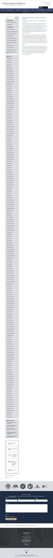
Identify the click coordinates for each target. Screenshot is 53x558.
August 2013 (9, 386)
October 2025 (9, 79)
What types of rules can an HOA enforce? (11, 423)
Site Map (19, 555)
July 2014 (8, 363)
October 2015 (9, 331)
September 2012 (10, 410)
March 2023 (9, 146)
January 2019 (9, 247)
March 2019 (9, 242)
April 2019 (9, 240)
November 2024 (10, 103)
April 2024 (9, 118)
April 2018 (9, 266)
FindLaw (37, 555)
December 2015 (10, 326)
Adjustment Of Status (11, 22)
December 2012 (10, 404)
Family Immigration (10, 33)
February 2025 (9, 96)
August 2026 (9, 58)
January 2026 (9, 73)
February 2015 (9, 348)
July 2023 (8, 137)
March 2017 (9, 294)
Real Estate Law (14, 448)
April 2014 (9, 369)
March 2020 (9, 217)
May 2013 (9, 393)
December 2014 (10, 352)
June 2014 (9, 365)
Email (19, 498)
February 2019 (9, 245)
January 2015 (9, 350)
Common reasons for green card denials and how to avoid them (11, 433)
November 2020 (10, 204)
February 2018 (9, 270)
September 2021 (10, 184)
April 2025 (9, 92)
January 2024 (9, 124)
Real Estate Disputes (10, 38)
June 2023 (9, 139)
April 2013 (9, 395)
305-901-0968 (48, 3)
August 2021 (9, 187)
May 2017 (9, 290)
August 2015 (9, 335)
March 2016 (9, 320)
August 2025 (9, 83)
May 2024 (9, 116)
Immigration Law (13, 443)
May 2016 (9, 316)
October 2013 (9, 382)
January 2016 (9, 324)
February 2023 (9, 148)
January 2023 (9, 150)
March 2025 (9, 94)
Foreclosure (9, 36)
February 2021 (9, 199)
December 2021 (10, 178)
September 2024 (10, 107)
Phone (36, 498)
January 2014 (9, 376)
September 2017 (10, 281)
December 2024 (10, 101)
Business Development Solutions (30, 555)
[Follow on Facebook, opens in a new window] (26, 552)
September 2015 (10, 333)
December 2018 (10, 249)
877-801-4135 (13, 496)
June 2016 (9, 313)
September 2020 (10, 208)
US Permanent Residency (11, 51)
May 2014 (9, 367)
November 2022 (10, 154)
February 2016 (9, 322)
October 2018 (9, 253)
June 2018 (9, 262)
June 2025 (9, 88)
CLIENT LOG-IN (48, 4)
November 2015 (10, 328)
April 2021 (9, 195)
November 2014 (10, 354)
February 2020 (9, 219)
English (41, 7)
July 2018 (8, 260)
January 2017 (9, 298)
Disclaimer (7, 514)
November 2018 (10, 251)
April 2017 (9, 292)
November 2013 (10, 380)
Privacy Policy (23, 555)
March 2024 (9, 120)
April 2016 (9, 318)
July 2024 (8, 111)
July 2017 (8, 285)
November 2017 (10, 277)
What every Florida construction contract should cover (12, 429)
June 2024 (9, 113)
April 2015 (9, 343)
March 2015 (9, 346)
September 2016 (10, 307)
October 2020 (9, 206)
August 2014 (9, 361)
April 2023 (9, 144)
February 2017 (9, 296)
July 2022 (8, 163)
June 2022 (9, 165)
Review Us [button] (26, 544)
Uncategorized (9, 45)
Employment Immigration (11, 31)
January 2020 (9, 221)
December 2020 (10, 202)
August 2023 (9, 135)
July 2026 (8, 60)
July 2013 (8, 389)
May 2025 (9, 90)
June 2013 (9, 391)
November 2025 (10, 77)
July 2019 (8, 234)
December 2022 (10, 152)
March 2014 (9, 371)
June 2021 (9, 191)
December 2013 (10, 378)
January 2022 (9, 176)
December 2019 (10, 223)
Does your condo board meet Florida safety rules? (12, 436)
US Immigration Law (10, 49)
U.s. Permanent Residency (11, 42)
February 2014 (9, 374)
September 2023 (10, 133)
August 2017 (9, 283)
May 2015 (9, 341)
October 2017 (9, 279)
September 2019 (10, 230)
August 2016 (9, 309)
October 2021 (9, 182)
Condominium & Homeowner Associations (14, 455)
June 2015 (9, 339)
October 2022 (9, 156)
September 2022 (10, 159)
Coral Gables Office (27, 541)
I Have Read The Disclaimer (11, 516)
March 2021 (9, 197)
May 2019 (9, 238)
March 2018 (9, 268)
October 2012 (9, 408)
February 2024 (9, 122)
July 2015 (8, 337)
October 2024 (9, 105)
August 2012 (9, 412)
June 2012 (9, 417)
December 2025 (10, 75)
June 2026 (9, 62)
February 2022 (9, 174)
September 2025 (10, 81)
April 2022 (9, 169)
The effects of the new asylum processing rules (11, 426)
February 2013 (9, 399)
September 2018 (10, 255)
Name (6, 498)
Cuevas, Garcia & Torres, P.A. (31, 20)
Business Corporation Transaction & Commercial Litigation (14, 463)
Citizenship (9, 24)
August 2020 (9, 210)
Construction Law (10, 29)
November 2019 (10, 225)
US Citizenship (9, 47)
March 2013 (9, 397)
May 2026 (9, 64)
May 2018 (9, 264)
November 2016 (10, 303)
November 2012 (10, 406)
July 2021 (8, 189)
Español (45, 7)
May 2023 (9, 141)
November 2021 (10, 180)
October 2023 (9, 131)
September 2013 (10, 384)
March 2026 (9, 68)
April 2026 (9, 66)
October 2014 (9, 356)
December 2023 (10, 126)
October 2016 (9, 305)
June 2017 (9, 288)
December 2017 (10, 275)
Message (7, 503)
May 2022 (9, 167)
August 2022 (9, 161)
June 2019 (9, 236)
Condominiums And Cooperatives (10, 27)
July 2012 (8, 414)
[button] (52, 552)
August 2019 (9, 232)
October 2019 (9, 227)
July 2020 (8, 212)
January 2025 (9, 98)
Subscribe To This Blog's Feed (10, 475)
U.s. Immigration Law (10, 40)
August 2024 (9, 109)
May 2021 (9, 193)
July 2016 (8, 311)
